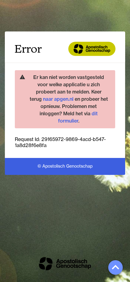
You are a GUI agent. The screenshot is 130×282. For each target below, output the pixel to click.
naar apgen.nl (58, 99)
